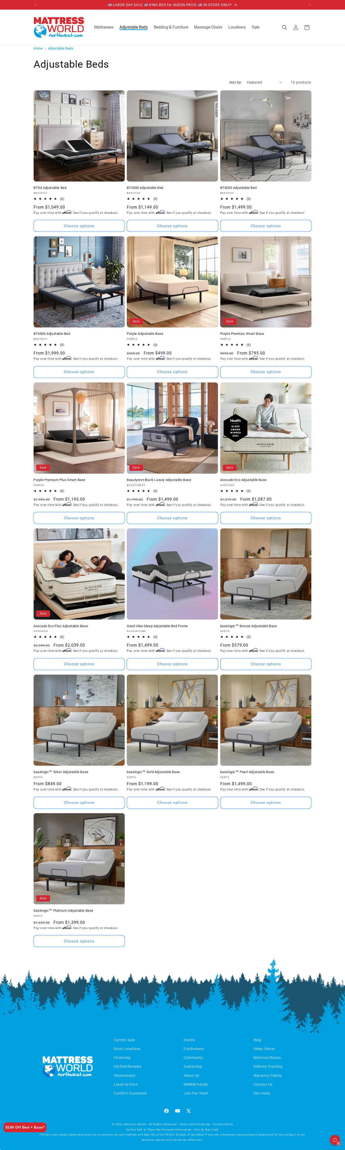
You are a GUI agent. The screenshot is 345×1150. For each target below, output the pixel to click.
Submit (257, 624)
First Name (207, 522)
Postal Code (208, 602)
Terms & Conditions (272, 636)
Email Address (211, 562)
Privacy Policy (302, 636)
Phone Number (211, 582)
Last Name (207, 542)
